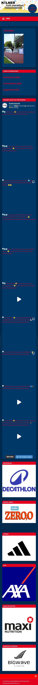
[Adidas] (19, 548)
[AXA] (19, 600)
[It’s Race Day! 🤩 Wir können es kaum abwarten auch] (19, 436)
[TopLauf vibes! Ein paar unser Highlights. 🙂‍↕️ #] (19, 368)
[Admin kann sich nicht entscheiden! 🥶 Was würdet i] (19, 196)
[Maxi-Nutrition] (19, 625)
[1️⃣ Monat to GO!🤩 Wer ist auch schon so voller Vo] (19, 299)
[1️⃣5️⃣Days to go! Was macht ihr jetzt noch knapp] (19, 231)
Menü (8, 19)
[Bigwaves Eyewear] (19, 659)
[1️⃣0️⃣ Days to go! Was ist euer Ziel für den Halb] (19, 162)
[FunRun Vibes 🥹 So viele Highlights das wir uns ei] (19, 334)
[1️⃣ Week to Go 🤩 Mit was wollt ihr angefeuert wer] (19, 128)
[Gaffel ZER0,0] (19, 522)
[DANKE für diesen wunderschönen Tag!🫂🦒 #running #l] (19, 402)
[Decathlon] (19, 497)
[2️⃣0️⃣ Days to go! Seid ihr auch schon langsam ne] (19, 265)
